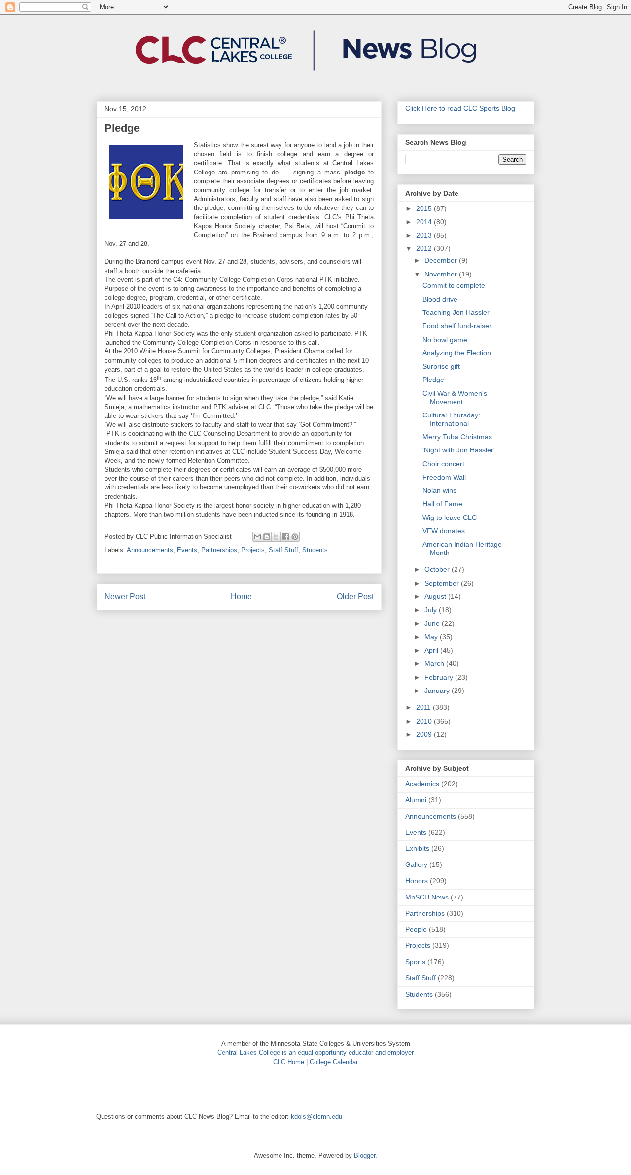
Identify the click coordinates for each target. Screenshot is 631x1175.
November (441, 274)
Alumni (415, 800)
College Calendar (334, 1062)
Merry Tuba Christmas (457, 437)
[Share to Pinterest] (295, 537)
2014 (425, 222)
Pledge (433, 379)
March (435, 663)
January (438, 690)
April (432, 650)
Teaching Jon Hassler (456, 312)
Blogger (364, 1155)
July (431, 610)
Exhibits (417, 848)
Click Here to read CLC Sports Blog (460, 108)
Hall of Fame (442, 504)
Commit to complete (453, 285)
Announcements (150, 549)
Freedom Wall (444, 477)
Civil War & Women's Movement (454, 397)
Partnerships (219, 549)
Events (187, 549)
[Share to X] (276, 537)
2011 (424, 707)
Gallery (416, 864)
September (442, 583)
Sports (415, 962)
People (416, 929)
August (436, 596)
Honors (416, 881)
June (433, 623)
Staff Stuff (283, 549)
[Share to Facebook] (285, 537)
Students (315, 549)
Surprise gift (441, 366)
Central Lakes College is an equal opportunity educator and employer (315, 1052)
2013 (425, 235)
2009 (425, 734)
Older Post (355, 596)
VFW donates (443, 531)
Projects (253, 549)
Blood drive (439, 299)
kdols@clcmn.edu (316, 1116)
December (441, 260)
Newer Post (125, 596)
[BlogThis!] (267, 537)
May (432, 637)
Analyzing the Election (456, 353)
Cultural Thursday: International (451, 419)
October (438, 569)
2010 (425, 721)
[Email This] (257, 537)
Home (241, 596)
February (439, 677)
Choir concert (443, 464)
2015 (425, 208)
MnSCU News (427, 897)
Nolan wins (439, 490)
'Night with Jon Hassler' (458, 450)
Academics (422, 784)
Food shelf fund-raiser (456, 326)
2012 (425, 248)
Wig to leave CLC (449, 517)
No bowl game (444, 340)
